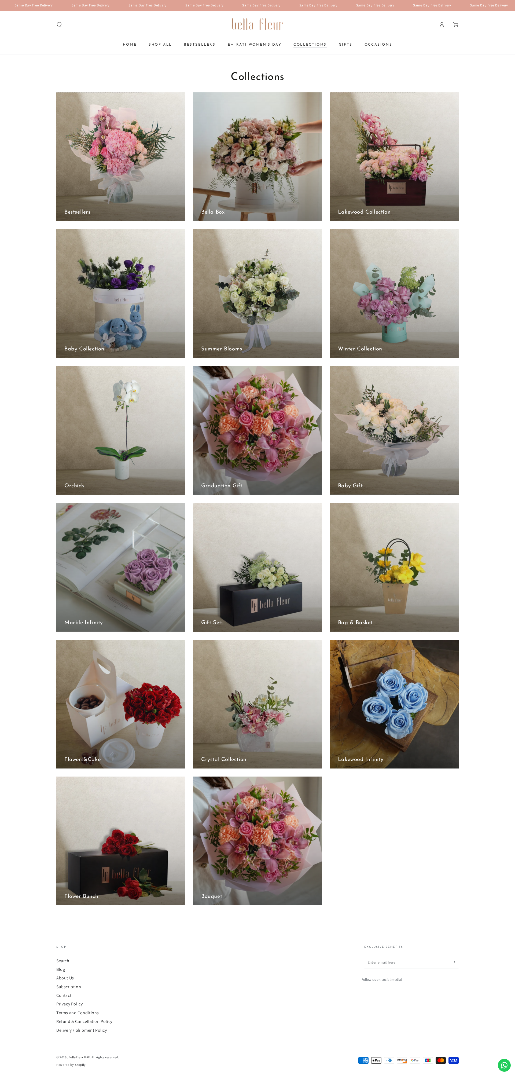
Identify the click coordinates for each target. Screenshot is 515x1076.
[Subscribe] (456, 962)
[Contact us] (504, 1065)
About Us (65, 978)
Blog (60, 969)
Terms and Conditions (77, 1013)
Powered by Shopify (71, 1065)
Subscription (68, 987)
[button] (59, 25)
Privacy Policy (69, 1004)
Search (62, 961)
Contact (63, 995)
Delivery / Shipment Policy (81, 1030)
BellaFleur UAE (79, 1057)
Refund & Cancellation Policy (84, 1021)
